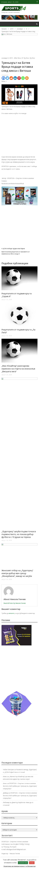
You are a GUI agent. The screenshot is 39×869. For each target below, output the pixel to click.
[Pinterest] (19, 78)
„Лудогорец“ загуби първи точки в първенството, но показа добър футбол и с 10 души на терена (19, 534)
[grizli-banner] (17, 645)
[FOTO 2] (20, 104)
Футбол (32, 58)
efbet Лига (17, 58)
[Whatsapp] (23, 78)
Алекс (5, 776)
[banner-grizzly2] (20, 205)
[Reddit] (11, 78)
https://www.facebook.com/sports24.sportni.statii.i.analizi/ (37, 2)
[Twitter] (7, 78)
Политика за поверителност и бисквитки (20, 866)
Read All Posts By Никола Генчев (15, 603)
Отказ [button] (31, 862)
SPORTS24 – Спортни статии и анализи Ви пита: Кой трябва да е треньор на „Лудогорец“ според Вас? (20, 786)
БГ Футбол (25, 58)
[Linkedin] (15, 78)
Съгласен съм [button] (23, 862)
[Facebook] (3, 78)
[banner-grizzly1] (17, 716)
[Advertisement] (19, 136)
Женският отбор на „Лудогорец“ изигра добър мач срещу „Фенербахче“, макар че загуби (17, 573)
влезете (11, 613)
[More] (27, 78)
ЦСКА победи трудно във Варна (14, 248)
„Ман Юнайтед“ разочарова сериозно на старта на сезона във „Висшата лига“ (18, 368)
